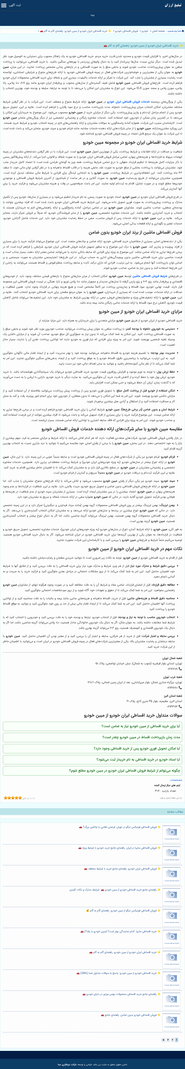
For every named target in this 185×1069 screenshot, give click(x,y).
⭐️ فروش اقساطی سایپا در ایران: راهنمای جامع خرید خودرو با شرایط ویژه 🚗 (119, 848)
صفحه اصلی (158, 31)
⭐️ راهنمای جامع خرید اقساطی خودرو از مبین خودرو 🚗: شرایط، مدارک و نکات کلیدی (115, 890)
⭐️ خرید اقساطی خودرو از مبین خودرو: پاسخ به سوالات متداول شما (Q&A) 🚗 (118, 973)
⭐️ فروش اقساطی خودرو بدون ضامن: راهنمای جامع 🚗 (131, 1015)
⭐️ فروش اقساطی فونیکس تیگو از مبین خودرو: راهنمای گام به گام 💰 (123, 911)
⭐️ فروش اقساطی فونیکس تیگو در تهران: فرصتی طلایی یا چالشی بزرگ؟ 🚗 (120, 827)
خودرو (145, 31)
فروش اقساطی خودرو (126, 31)
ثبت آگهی (15, 5)
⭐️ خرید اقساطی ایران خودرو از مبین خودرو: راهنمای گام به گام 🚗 (75, 31)
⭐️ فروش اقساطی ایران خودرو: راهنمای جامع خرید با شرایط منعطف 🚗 (122, 869)
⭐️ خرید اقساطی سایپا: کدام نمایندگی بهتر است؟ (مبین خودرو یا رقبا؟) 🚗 (120, 931)
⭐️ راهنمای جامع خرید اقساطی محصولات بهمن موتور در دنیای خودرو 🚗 (121, 994)
